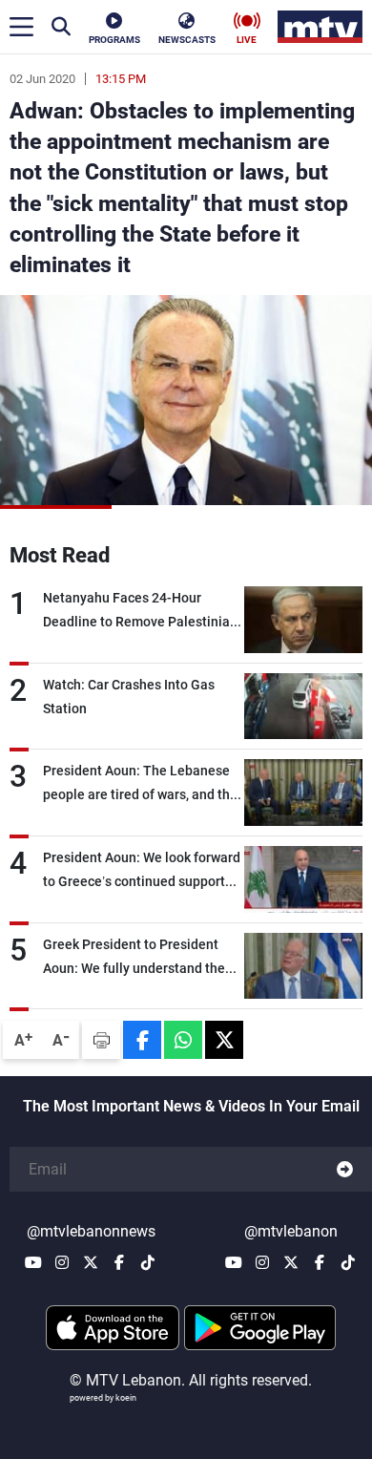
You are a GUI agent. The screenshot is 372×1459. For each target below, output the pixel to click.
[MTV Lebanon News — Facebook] (119, 1262)
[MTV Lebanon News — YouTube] (33, 1262)
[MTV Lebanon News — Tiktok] (148, 1262)
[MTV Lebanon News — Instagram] (62, 1262)
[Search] (61, 26)
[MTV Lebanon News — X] (90, 1262)
